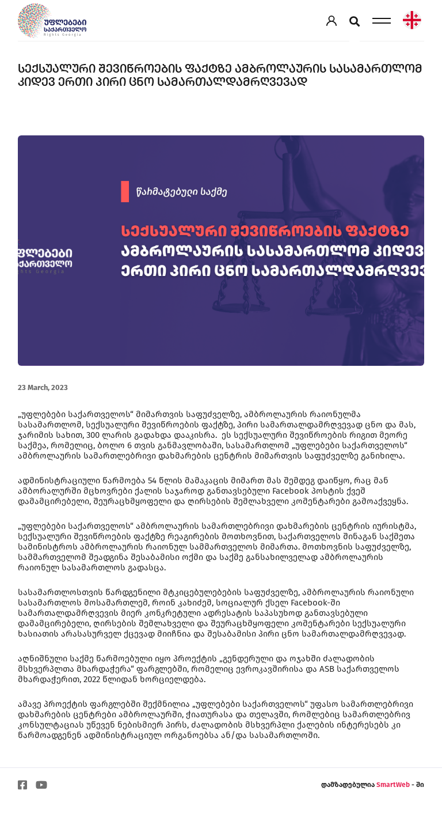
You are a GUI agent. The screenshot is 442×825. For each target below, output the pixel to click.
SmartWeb (393, 785)
